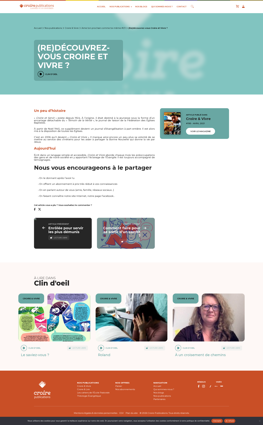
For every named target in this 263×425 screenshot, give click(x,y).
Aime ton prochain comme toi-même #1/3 (104, 28)
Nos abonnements (125, 389)
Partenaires (159, 399)
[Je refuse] (259, 421)
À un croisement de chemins (200, 355)
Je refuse (229, 421)
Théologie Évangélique (89, 396)
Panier (118, 386)
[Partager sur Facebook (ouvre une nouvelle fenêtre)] (34, 209)
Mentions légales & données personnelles (95, 413)
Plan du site (132, 413)
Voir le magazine (200, 131)
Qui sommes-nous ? (162, 6)
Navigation (160, 382)
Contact (182, 6)
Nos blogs (141, 6)
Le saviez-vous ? (35, 355)
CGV (121, 413)
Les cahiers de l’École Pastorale (93, 392)
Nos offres (122, 382)
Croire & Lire (83, 389)
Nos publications (120, 6)
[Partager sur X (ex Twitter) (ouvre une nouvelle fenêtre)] (39, 209)
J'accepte (217, 421)
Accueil (101, 6)
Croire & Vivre (72, 28)
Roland (104, 355)
